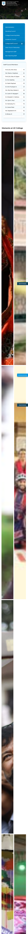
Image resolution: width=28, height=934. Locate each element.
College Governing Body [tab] (12, 35)
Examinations (22, 405)
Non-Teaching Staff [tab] (11, 55)
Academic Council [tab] (10, 39)
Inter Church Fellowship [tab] (12, 47)
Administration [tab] (9, 27)
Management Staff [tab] (10, 51)
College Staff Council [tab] (11, 43)
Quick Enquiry (22, 283)
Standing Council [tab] (10, 31)
